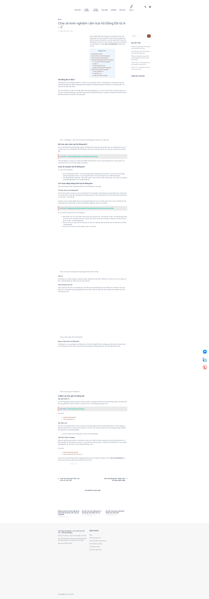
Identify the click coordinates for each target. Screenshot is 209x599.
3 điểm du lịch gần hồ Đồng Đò (100, 69)
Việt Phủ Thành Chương (99, 75)
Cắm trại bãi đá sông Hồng (70, 452)
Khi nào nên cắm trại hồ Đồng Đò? (100, 56)
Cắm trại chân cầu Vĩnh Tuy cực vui (72, 454)
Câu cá (95, 63)
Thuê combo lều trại (68, 419)
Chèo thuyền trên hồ (98, 65)
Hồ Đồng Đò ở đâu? (96, 54)
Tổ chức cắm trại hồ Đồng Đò (101, 62)
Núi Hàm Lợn (96, 73)
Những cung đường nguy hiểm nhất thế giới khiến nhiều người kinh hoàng (140, 57)
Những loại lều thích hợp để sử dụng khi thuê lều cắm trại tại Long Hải (68, 512)
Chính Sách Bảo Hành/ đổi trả (97, 541)
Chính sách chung (94, 546)
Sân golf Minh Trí (97, 71)
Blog (59, 19)
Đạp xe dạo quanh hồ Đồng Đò (101, 67)
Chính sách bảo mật (95, 538)
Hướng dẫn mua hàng (95, 543)
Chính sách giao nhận (95, 549)
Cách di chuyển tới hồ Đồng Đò (99, 58)
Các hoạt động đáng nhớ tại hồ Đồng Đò (102, 60)
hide (105, 51)
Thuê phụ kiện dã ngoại (69, 417)
